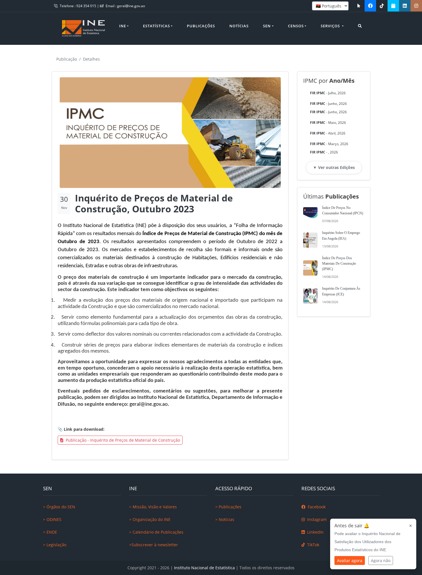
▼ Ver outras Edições (334, 167)
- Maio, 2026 (328, 122)
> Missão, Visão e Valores (153, 506)
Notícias (239, 25)
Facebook (316, 506)
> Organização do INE (150, 519)
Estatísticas (156, 25)
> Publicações (228, 506)
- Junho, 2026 (328, 103)
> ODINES (52, 519)
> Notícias (224, 519)
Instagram (316, 519)
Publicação (66, 59)
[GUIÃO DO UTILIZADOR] (359, 5)
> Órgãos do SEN (59, 506)
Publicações (201, 25)
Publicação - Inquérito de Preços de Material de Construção (122, 440)
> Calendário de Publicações (156, 532)
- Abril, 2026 (327, 133)
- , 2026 (324, 152)
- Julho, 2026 (328, 93)
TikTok (312, 544)
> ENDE (50, 532)
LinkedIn (315, 532)
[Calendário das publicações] (393, 5)
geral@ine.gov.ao (131, 5)
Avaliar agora (349, 560)
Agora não (380, 560)
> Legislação (54, 544)
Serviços (331, 25)
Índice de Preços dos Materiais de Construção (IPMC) (339, 263)
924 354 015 (86, 5)
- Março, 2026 (329, 143)
